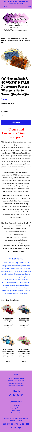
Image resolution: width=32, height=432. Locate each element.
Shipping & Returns (16, 408)
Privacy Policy (16, 410)
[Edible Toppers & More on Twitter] (10, 395)
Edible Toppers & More (21, 418)
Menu (5, 6)
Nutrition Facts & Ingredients (16, 380)
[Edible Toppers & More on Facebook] (14, 395)
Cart (29, 6)
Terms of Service (16, 413)
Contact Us (16, 405)
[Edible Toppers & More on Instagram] (22, 395)
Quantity (4, 112)
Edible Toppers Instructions (16, 378)
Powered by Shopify (16, 420)
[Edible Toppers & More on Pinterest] (18, 395)
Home (3, 38)
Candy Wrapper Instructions (16, 385)
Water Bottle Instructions (16, 383)
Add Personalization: (8, 104)
